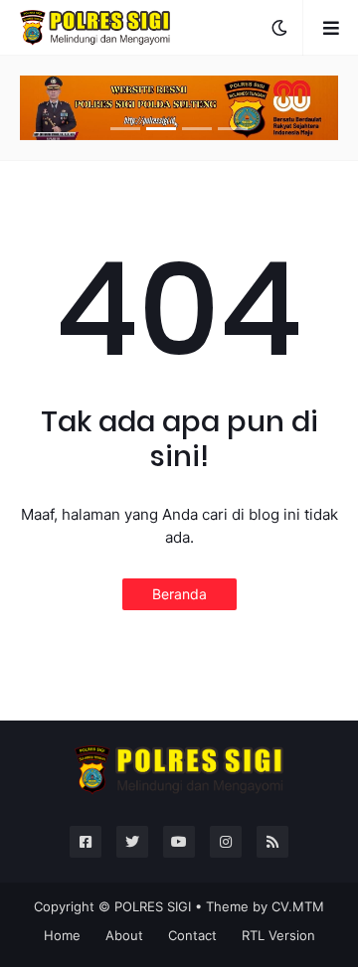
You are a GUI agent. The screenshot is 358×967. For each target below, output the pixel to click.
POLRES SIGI (152, 906)
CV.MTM (297, 906)
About (124, 935)
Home (62, 935)
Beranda (179, 593)
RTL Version (278, 935)
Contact (192, 935)
